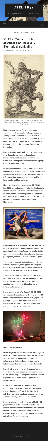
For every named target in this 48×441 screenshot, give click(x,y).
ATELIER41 (24, 7)
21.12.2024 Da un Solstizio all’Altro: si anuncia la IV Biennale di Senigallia (21, 42)
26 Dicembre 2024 (10, 51)
